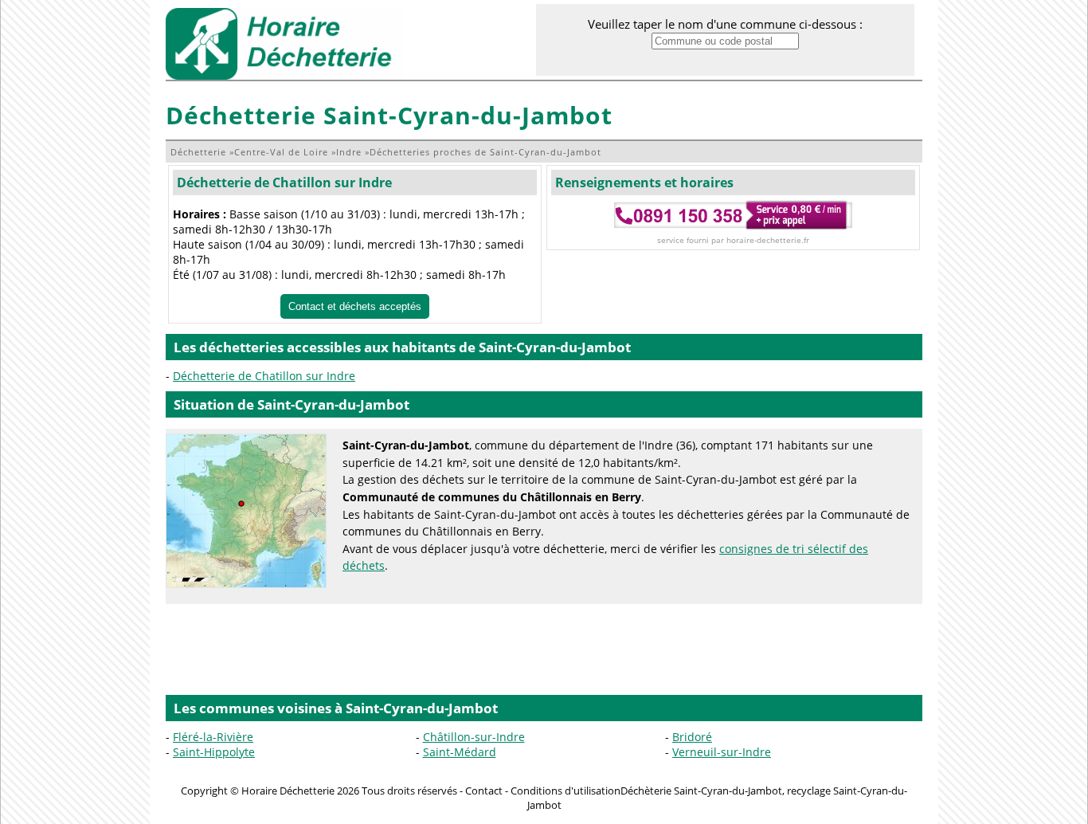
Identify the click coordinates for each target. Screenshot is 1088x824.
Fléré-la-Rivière (213, 736)
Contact (484, 790)
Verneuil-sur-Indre (721, 751)
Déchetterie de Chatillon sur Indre (284, 182)
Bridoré (692, 736)
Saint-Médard (459, 751)
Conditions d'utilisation (565, 790)
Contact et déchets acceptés (354, 306)
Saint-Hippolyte (214, 751)
